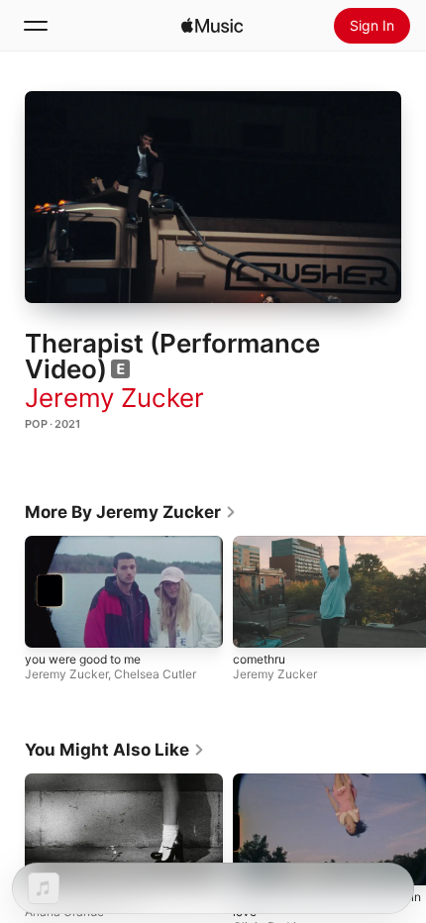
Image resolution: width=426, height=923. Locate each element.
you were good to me (83, 658)
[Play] (213, 197)
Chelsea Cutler (155, 673)
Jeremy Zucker (114, 397)
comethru (259, 658)
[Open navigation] (35, 26)
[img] (212, 26)
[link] (131, 512)
